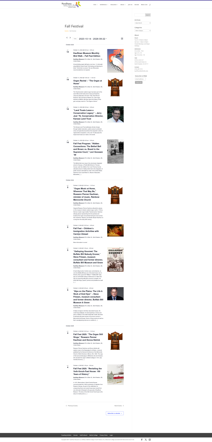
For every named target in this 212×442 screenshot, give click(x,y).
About (122, 4)
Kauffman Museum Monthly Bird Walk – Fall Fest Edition (86, 54)
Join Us (130, 4)
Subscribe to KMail (141, 76)
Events (66, 31)
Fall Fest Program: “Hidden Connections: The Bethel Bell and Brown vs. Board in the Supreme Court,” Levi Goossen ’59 (88, 149)
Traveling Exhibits (66, 435)
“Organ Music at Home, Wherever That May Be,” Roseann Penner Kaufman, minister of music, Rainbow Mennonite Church (86, 194)
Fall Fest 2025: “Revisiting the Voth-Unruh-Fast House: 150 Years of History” (87, 371)
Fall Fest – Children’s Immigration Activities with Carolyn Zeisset (86, 231)
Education (114, 4)
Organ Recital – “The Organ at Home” (87, 82)
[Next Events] (70, 38)
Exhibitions (103, 4)
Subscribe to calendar (114, 413)
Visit (94, 4)
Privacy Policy (103, 435)
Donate (137, 4)
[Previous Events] (67, 38)
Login (111, 435)
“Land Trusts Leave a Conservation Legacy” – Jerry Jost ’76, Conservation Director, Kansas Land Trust (88, 114)
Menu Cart (144, 4)
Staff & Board (83, 435)
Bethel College (93, 435)
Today (75, 38)
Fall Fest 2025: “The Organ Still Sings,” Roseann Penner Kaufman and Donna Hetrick (88, 337)
